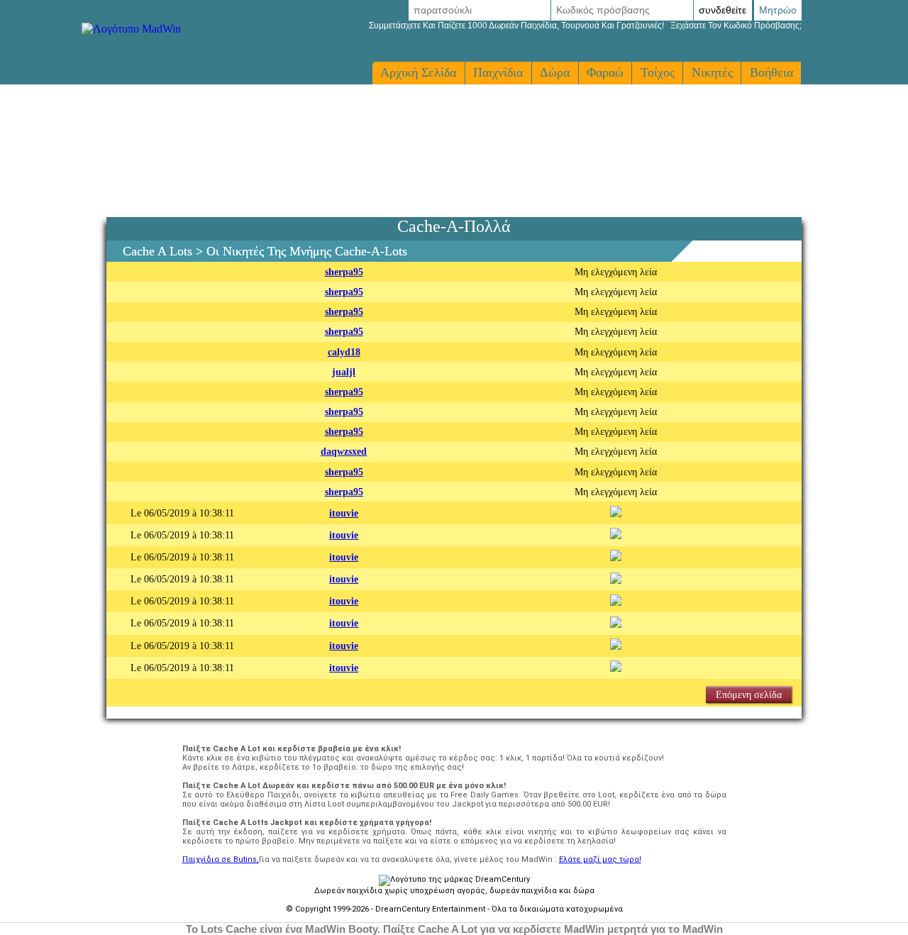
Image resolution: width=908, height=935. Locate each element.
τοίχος (658, 72)
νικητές (712, 72)
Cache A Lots (157, 251)
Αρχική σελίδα (418, 72)
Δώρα (555, 72)
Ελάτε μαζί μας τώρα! (600, 859)
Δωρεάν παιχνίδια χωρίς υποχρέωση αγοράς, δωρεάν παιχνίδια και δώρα (454, 890)
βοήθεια (771, 72)
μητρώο (778, 10)
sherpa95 (344, 271)
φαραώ (605, 72)
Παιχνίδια (498, 72)
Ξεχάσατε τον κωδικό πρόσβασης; (585, 26)
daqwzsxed (344, 451)
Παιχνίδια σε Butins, (220, 859)
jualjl (343, 371)
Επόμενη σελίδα (749, 694)
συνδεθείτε (722, 10)
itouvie (343, 513)
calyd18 (344, 352)
